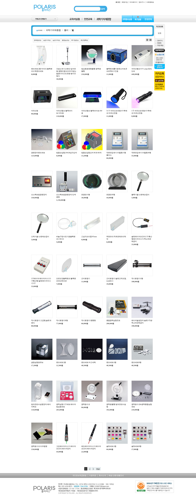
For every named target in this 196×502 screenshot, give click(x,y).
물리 (66, 30)
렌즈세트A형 (111, 362)
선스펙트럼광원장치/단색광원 (66, 196)
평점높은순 (65, 40)
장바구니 (142, 2)
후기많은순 (75, 40)
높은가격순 (56, 40)
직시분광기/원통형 (88, 320)
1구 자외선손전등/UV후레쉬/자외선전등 (141, 112)
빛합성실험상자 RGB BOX (91, 153)
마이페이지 (133, 2)
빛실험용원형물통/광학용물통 (91, 70)
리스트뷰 (147, 40)
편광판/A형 (85, 195)
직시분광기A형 (137, 278)
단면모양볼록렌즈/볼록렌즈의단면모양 (66, 279)
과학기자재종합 (53, 30)
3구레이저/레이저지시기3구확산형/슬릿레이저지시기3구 (41, 280)
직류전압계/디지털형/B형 (141, 153)
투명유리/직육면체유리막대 (116, 238)
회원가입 (125, 2)
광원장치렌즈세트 (38, 153)
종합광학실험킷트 (113, 320)
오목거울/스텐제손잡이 (40, 237)
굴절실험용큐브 (37, 362)
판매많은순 (37, 40)
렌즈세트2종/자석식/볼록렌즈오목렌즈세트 (41, 70)
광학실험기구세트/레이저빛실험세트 (66, 405)
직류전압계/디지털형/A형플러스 (116, 154)
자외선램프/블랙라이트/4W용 (91, 112)
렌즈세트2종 (61, 362)
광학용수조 (85, 404)
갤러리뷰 (150, 40)
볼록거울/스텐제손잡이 (140, 195)
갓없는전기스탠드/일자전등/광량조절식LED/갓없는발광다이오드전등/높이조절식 (66, 72)
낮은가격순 (47, 40)
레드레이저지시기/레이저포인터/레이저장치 (91, 447)
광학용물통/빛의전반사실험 (116, 405)
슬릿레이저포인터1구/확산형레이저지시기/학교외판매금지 (141, 239)
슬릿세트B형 (136, 446)
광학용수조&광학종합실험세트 (141, 405)
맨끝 (98, 469)
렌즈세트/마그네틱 (88, 362)
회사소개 (102, 475)
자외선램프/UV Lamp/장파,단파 (141, 70)
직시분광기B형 (62, 320)
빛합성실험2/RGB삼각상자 (66, 153)
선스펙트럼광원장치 (39, 195)
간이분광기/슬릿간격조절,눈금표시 (116, 279)
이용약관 (92, 475)
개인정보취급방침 (79, 475)
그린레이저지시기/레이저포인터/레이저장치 (66, 447)
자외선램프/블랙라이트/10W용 (64, 112)
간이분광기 (85, 278)
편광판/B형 (110, 195)
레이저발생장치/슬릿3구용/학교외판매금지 (142, 321)
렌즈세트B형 (136, 362)
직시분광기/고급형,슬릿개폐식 (41, 321)
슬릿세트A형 (111, 446)
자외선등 (34, 111)
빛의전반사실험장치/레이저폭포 (41, 405)
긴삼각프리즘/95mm (89, 237)
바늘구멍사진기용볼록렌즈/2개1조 (65, 238)
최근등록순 (84, 40)
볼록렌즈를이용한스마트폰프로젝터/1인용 (116, 70)
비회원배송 (150, 2)
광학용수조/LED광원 (39, 446)
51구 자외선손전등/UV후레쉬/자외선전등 (116, 112)
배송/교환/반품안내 (116, 475)
